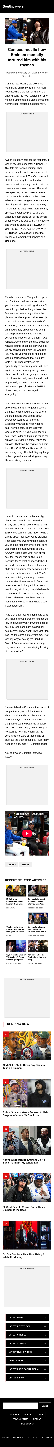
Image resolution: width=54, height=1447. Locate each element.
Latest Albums (17, 1343)
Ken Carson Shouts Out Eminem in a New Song (37, 957)
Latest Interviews (19, 1326)
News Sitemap (27, 1424)
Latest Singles (17, 1334)
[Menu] (49, 6)
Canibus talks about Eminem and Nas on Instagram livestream (15, 929)
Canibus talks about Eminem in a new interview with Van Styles (36, 902)
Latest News (16, 1317)
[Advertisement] (27, 133)
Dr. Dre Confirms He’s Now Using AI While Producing (24, 1256)
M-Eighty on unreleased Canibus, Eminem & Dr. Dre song (15, 902)
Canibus (12, 864)
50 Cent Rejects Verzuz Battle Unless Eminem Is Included (24, 1208)
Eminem (19, 99)
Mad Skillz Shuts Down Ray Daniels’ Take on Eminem (24, 1066)
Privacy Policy (21, 1419)
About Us (15, 1414)
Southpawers (13, 6)
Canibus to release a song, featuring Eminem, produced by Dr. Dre (37, 930)
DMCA (40, 1414)
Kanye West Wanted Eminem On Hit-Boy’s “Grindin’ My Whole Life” (24, 1161)
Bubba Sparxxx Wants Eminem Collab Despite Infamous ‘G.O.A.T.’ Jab (25, 1114)
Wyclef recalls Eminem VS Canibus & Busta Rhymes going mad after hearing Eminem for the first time (16, 959)
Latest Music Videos (20, 1352)
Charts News (16, 1360)
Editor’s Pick (16, 1377)
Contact (29, 1414)
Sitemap (37, 1419)
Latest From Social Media (24, 1369)
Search (45, 1405)
